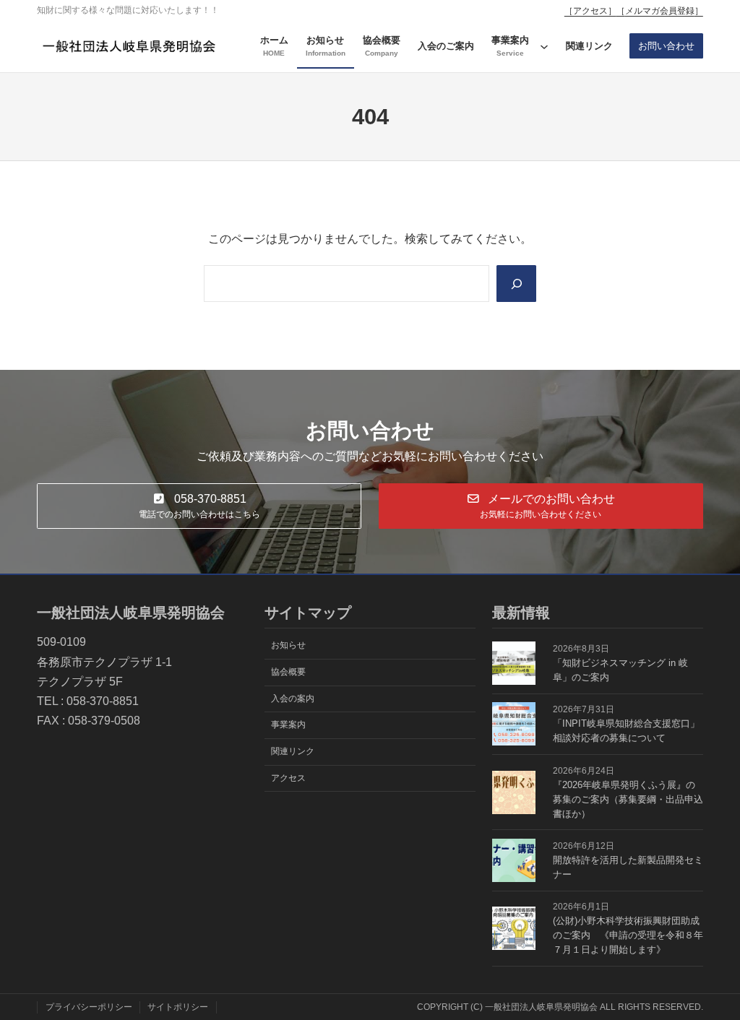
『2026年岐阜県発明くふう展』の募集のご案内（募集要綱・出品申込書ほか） (628, 799)
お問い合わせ (666, 45)
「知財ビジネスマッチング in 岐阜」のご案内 (620, 670)
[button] (199, 506)
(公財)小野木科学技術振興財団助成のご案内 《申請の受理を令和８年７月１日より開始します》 (628, 935)
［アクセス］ (590, 11)
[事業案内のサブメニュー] (544, 46)
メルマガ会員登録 (659, 11)
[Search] (516, 283)
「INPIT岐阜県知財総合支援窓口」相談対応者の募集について (626, 730)
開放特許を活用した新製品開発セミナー (628, 867)
